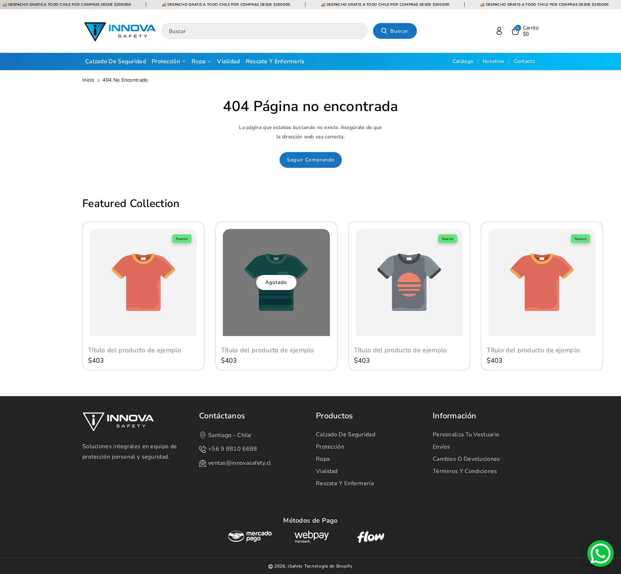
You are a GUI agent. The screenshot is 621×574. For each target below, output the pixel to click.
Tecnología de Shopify (328, 566)
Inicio (88, 80)
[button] (525, 31)
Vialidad (326, 471)
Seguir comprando (311, 159)
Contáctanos (222, 416)
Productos (334, 416)
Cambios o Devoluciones (466, 459)
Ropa (323, 459)
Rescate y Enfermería (345, 483)
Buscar (399, 31)
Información (454, 416)
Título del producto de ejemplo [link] (134, 350)
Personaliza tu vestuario (466, 434)
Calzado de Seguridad (345, 434)
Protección (330, 447)
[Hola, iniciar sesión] (499, 31)
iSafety (295, 566)
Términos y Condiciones (465, 471)
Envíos (441, 447)
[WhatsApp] (600, 553)
